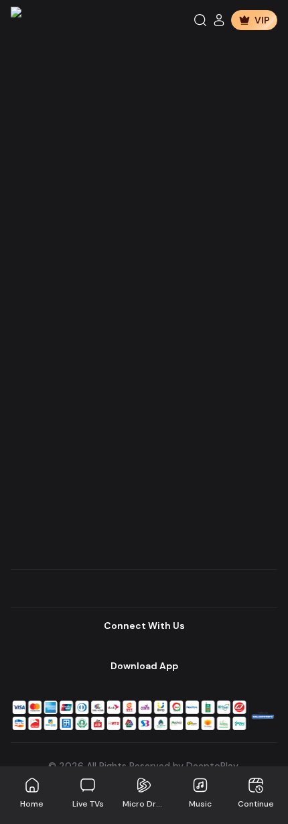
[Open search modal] (200, 20)
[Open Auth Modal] (219, 20)
